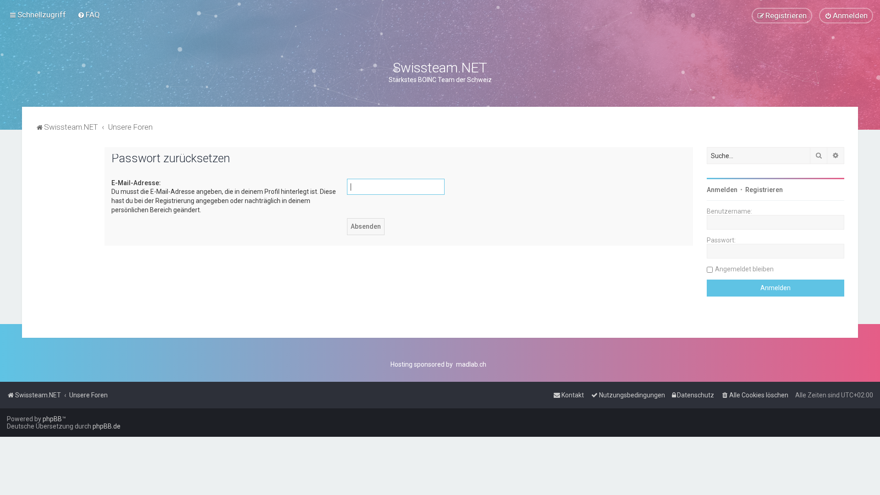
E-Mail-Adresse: (136, 183)
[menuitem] (88, 15)
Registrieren (764, 189)
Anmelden (722, 189)
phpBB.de (107, 426)
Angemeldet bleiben (744, 269)
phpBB (52, 419)
